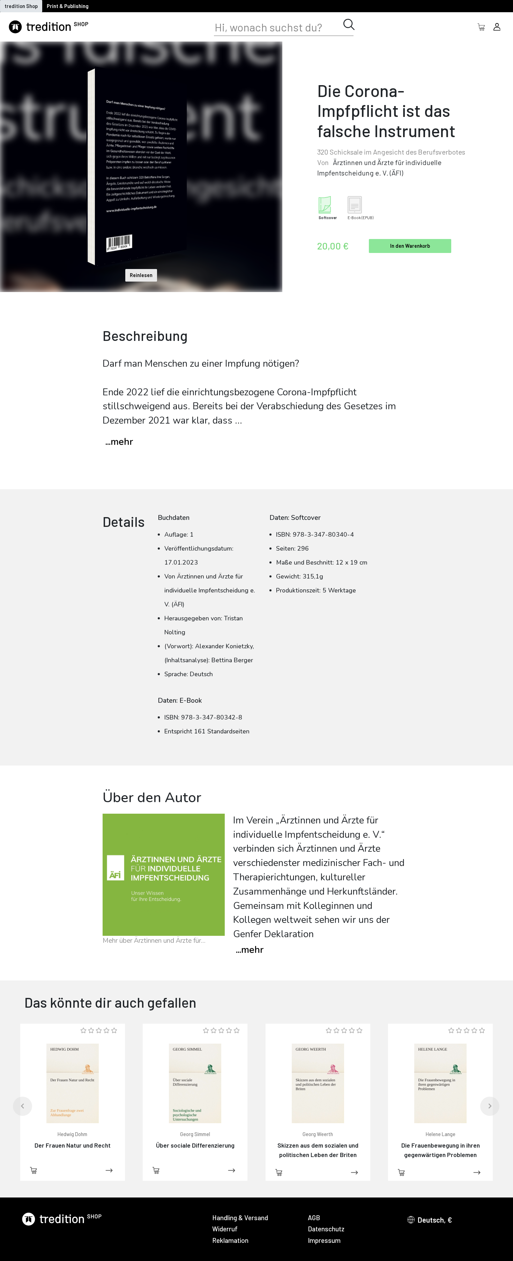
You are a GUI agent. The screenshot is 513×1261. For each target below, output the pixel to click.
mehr (249, 949)
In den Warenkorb (410, 246)
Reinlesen (141, 275)
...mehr (119, 441)
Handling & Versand (240, 1218)
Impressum (324, 1240)
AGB (314, 1218)
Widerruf (225, 1229)
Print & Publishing (68, 6)
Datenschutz (326, 1229)
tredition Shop (21, 6)
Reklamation (230, 1240)
